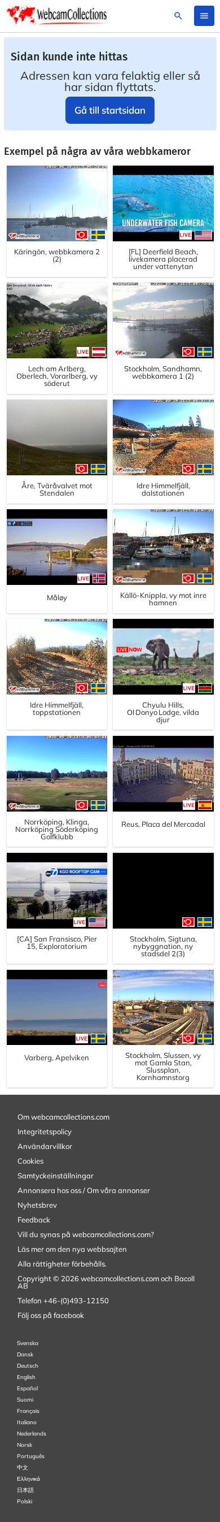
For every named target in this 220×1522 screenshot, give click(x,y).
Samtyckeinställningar (55, 1175)
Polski (24, 1501)
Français (28, 1411)
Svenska (27, 1343)
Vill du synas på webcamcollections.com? (85, 1234)
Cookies (30, 1160)
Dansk (25, 1354)
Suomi (25, 1399)
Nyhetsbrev (37, 1204)
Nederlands (31, 1433)
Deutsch (27, 1365)
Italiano (27, 1422)
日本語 (25, 1490)
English (26, 1377)
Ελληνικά (28, 1478)
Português (31, 1456)
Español (27, 1388)
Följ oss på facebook (50, 1315)
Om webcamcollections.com (63, 1116)
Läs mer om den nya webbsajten (72, 1249)
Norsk (24, 1445)
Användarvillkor (44, 1146)
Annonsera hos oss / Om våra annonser (83, 1190)
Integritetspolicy (44, 1131)
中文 (22, 1467)
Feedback (33, 1219)
